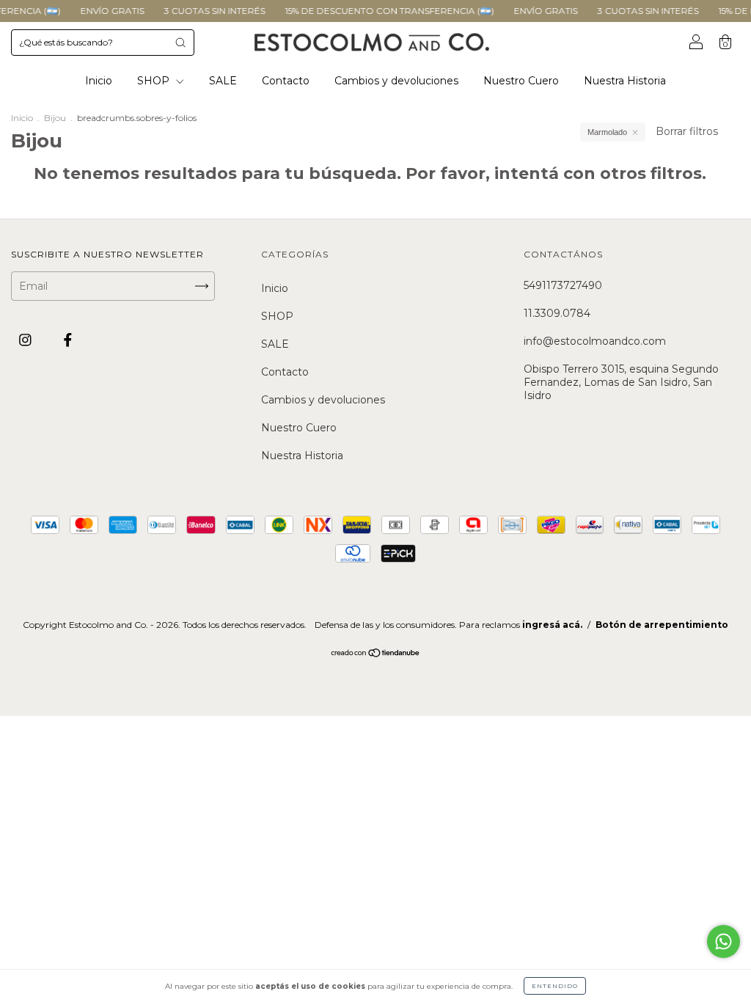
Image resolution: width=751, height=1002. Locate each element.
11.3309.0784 (557, 313)
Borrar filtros (687, 131)
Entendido (555, 986)
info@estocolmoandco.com (595, 341)
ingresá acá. (552, 624)
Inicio (98, 80)
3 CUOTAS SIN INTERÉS (204, 10)
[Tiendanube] (376, 654)
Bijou (55, 117)
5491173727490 (563, 285)
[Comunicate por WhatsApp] (723, 941)
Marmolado (607, 132)
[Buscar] (180, 42)
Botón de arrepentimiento (662, 624)
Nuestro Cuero (521, 80)
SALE (223, 80)
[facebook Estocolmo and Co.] (68, 340)
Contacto (285, 80)
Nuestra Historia (625, 80)
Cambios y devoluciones (396, 80)
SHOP (154, 80)
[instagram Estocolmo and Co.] (27, 340)
